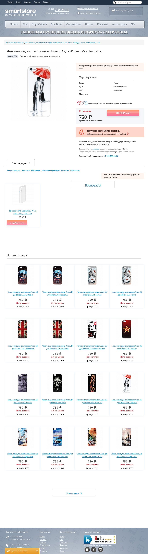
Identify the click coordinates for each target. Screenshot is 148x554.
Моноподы (74, 170)
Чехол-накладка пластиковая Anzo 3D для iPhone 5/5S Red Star (127, 347)
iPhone (62, 536)
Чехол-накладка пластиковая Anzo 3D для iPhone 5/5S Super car (92, 401)
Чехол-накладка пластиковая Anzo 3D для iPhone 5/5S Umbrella (127, 401)
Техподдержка (45, 545)
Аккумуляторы (13, 170)
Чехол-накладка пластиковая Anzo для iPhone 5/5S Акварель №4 (126, 455)
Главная (10, 2)
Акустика (26, 170)
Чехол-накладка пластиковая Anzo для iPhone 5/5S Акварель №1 (22, 455)
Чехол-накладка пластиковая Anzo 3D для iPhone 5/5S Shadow (23, 401)
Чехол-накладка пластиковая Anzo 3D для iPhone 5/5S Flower (92, 293)
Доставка (27, 2)
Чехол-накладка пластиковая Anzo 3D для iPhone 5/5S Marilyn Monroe (92, 347)
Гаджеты (65, 170)
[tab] (14, 171)
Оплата (18, 2)
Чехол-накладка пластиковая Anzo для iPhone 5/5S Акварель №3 (92, 455)
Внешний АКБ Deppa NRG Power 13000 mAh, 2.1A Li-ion (22, 212)
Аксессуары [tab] (21, 163)
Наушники (35, 170)
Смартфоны (64, 542)
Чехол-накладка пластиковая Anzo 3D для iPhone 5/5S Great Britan (23, 347)
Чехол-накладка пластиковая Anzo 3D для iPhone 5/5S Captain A (23, 293)
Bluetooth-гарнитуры (51, 170)
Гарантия (37, 2)
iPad (61, 539)
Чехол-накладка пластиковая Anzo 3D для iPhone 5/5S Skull (57, 401)
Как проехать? (19, 547)
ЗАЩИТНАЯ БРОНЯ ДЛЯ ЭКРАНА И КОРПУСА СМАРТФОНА (74, 32)
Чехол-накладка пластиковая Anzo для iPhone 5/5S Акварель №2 (57, 455)
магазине (95, 149)
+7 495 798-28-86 (111, 156)
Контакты (46, 2)
